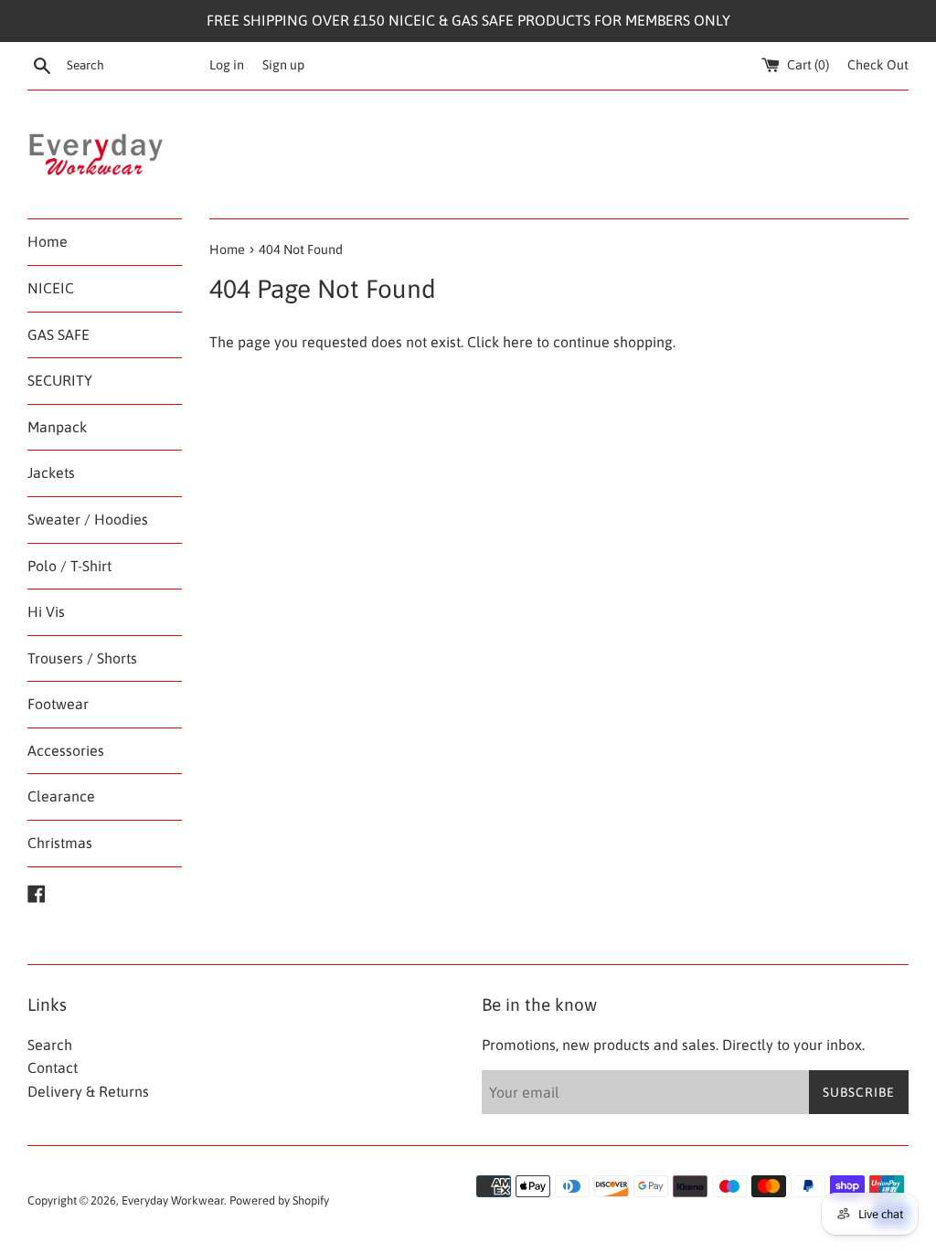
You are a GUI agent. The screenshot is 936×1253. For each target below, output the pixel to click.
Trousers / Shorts (82, 658)
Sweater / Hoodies (87, 519)
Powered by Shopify (279, 1200)
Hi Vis (46, 611)
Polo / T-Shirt (69, 565)
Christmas (59, 842)
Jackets (51, 472)
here (518, 342)
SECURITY (59, 380)
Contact (52, 1067)
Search (49, 1044)
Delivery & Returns (88, 1091)
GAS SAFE (58, 334)
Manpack (57, 427)
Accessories (65, 750)
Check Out (878, 65)
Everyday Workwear (173, 1200)
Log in (226, 65)
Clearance (61, 796)
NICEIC (50, 288)
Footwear (58, 704)
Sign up (283, 65)
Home (47, 241)
